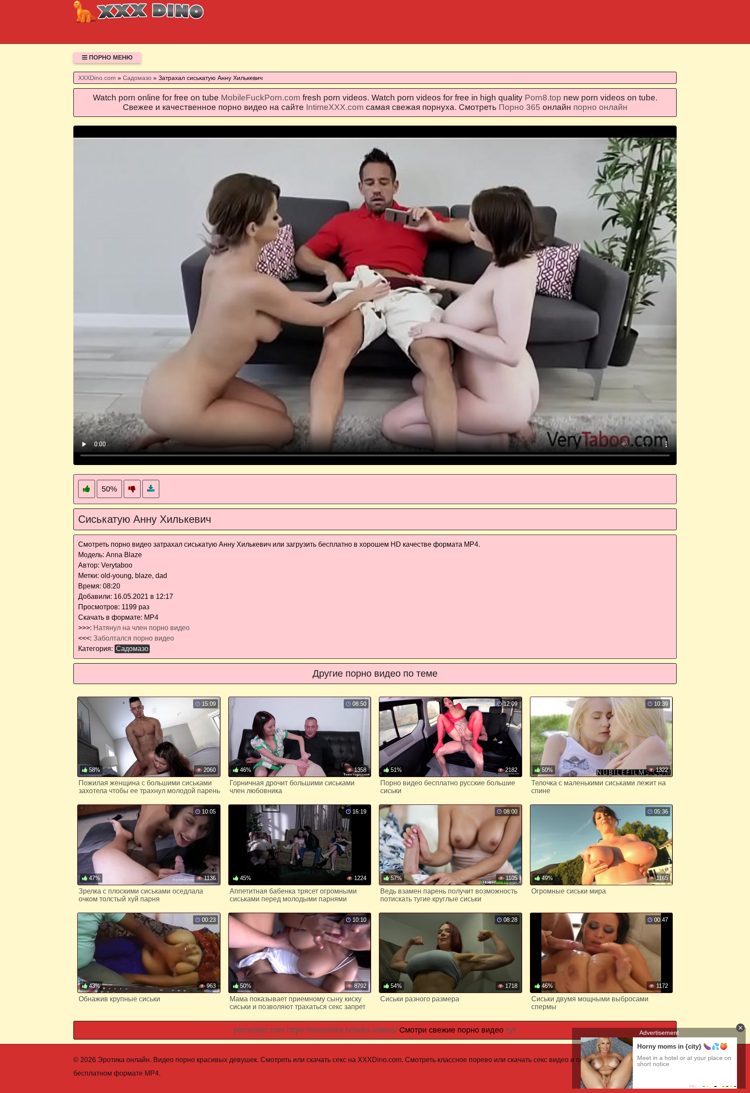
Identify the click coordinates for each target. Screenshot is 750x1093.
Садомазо (132, 648)
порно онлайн (600, 107)
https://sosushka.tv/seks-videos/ (342, 1030)
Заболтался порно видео (133, 638)
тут (511, 1030)
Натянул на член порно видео (141, 627)
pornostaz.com (259, 1030)
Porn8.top (543, 97)
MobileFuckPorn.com (260, 97)
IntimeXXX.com (335, 107)
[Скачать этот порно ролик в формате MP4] (150, 489)
